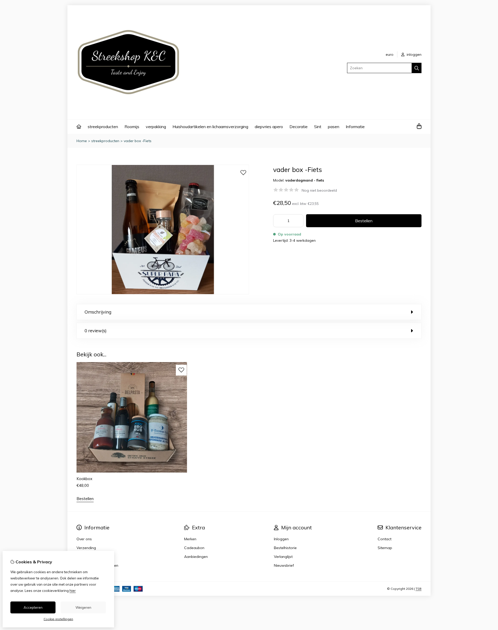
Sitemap (385, 547)
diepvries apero (269, 126)
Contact (384, 539)
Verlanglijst (283, 556)
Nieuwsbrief (284, 565)
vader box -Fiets (137, 141)
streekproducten (103, 126)
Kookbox (84, 478)
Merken (190, 539)
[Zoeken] (416, 68)
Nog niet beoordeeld (319, 190)
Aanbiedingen (196, 556)
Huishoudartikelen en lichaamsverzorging (210, 126)
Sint (317, 126)
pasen (333, 126)
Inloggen (281, 539)
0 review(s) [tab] (96, 330)
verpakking (156, 126)
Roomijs (132, 126)
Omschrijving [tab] (98, 312)
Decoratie (298, 126)
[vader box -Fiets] (163, 293)
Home (82, 141)
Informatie (355, 126)
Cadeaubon (194, 547)
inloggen (413, 54)
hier (73, 591)
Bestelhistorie (285, 547)
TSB (418, 589)
